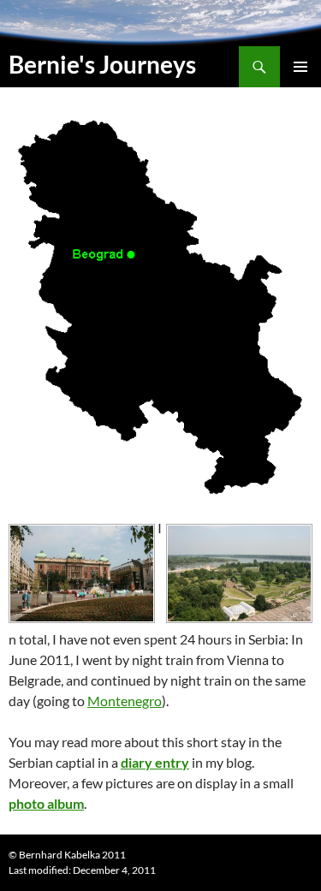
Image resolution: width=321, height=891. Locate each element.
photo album (46, 803)
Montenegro (124, 700)
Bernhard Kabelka (59, 854)
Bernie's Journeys (102, 64)
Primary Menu (300, 66)
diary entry (155, 762)
